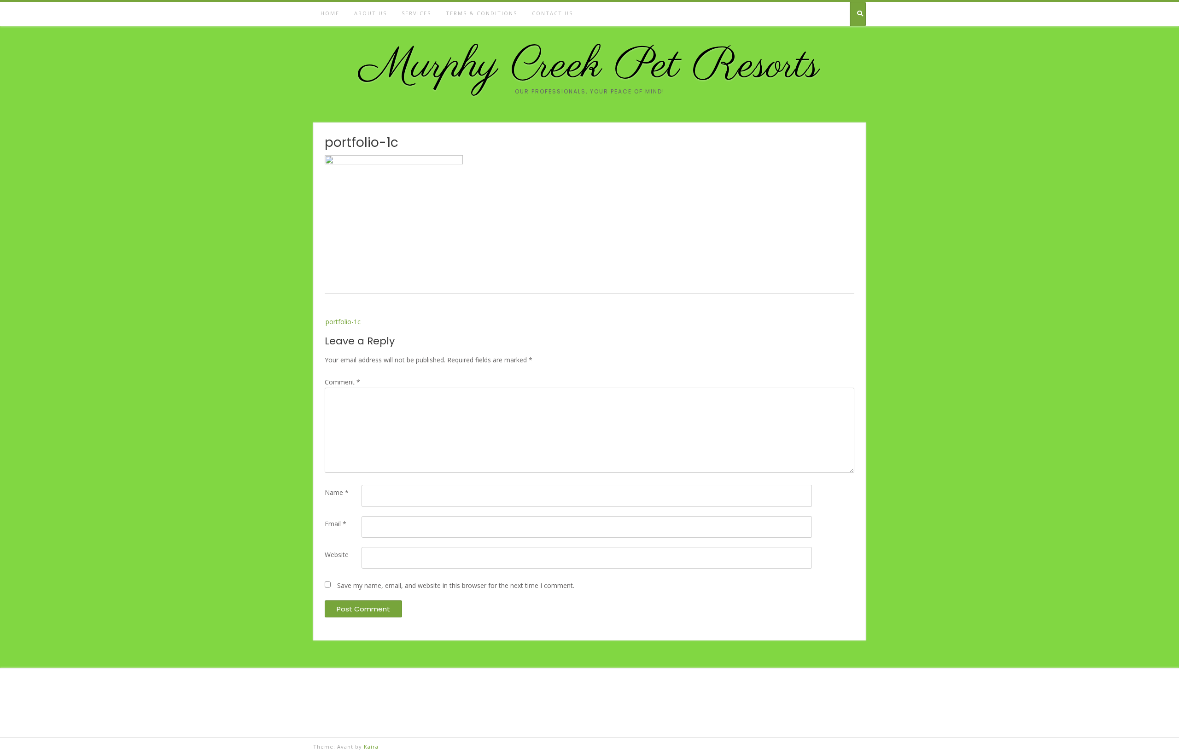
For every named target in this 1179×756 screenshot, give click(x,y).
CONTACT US (552, 13)
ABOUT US (370, 13)
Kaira (371, 746)
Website (337, 554)
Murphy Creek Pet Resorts (589, 66)
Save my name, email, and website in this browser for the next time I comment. (455, 585)
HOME (330, 13)
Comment (342, 382)
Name (337, 492)
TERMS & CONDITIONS (481, 13)
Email (335, 523)
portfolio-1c (343, 321)
